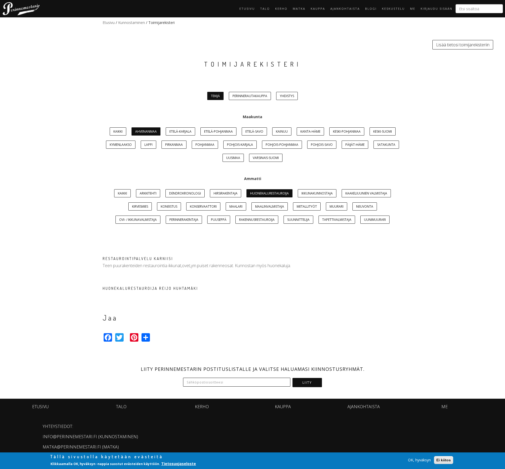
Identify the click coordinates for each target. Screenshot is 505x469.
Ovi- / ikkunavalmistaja (138, 219)
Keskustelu (393, 9)
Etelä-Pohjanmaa (218, 131)
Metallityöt (307, 206)
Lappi (148, 144)
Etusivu (247, 9)
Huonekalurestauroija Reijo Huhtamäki (150, 288)
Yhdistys (287, 96)
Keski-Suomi (382, 131)
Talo (265, 9)
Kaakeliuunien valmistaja (366, 193)
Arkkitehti (148, 193)
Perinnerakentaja (183, 219)
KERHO (281, 9)
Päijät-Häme (355, 144)
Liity (307, 382)
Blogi (371, 9)
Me (412, 9)
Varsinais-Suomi (266, 158)
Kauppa (318, 9)
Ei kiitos (443, 460)
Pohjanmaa (204, 144)
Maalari (236, 206)
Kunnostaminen (131, 22)
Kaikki (118, 131)
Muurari (337, 206)
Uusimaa (233, 158)
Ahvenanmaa (146, 131)
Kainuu (282, 131)
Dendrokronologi (185, 193)
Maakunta (252, 116)
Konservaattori (203, 206)
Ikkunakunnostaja (317, 193)
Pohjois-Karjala (240, 144)
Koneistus (169, 206)
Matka (299, 9)
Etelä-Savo (254, 131)
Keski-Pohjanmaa (347, 131)
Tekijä (215, 96)
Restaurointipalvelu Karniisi (138, 258)
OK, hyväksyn (419, 459)
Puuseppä (218, 219)
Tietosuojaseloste (178, 463)
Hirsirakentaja (226, 193)
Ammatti (252, 178)
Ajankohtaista (345, 9)
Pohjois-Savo (322, 144)
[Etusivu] (19, 8)
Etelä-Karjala (180, 131)
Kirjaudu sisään (436, 9)
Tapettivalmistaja (336, 219)
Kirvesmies (140, 206)
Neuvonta (364, 206)
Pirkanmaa (174, 144)
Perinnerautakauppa (250, 96)
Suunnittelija (298, 219)
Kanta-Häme (310, 131)
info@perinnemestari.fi (70, 437)
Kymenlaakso (121, 144)
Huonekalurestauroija (269, 193)
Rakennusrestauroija (257, 219)
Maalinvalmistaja (269, 206)
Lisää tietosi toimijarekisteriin (462, 45)
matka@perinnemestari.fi (72, 447)
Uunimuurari (375, 219)
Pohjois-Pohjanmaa (282, 144)
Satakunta (386, 144)
